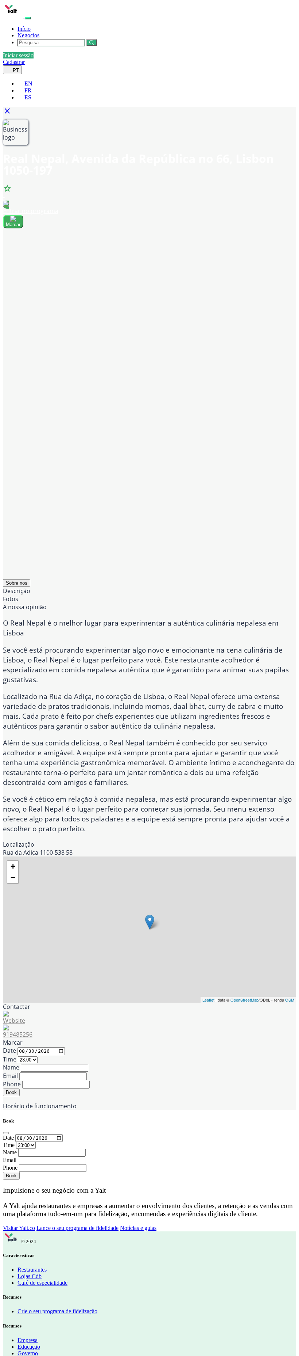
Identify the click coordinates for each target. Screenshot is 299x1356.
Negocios (28, 35)
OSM (289, 1000)
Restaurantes (32, 1269)
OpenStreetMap (244, 1000)
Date (9, 1051)
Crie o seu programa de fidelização (57, 1311)
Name (11, 1067)
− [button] (13, 877)
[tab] (16, 583)
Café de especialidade (42, 1283)
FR (27, 90)
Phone (12, 1084)
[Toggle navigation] (28, 18)
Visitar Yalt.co (19, 1228)
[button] (9, 113)
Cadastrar (14, 62)
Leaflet (208, 1000)
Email (10, 1076)
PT (15, 70)
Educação (29, 1347)
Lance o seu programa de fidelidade (77, 1228)
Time (9, 1059)
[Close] (6, 1133)
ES (27, 97)
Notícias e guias (138, 1228)
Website (14, 1021)
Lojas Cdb (30, 1276)
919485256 (17, 1034)
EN (27, 83)
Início (24, 29)
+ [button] (13, 866)
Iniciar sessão (18, 55)
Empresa (28, 1340)
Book (11, 1092)
